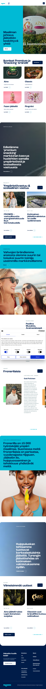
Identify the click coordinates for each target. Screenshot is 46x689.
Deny (8, 357)
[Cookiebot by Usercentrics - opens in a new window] (39, 331)
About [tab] (38, 334)
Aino (22, 655)
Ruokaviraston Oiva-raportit (36, 664)
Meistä (34, 653)
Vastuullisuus (36, 660)
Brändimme (24, 653)
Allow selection (23, 357)
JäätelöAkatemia (24, 674)
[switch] (17, 352)
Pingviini (22, 662)
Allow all (37, 357)
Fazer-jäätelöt (23, 660)
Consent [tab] (8, 334)
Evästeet (34, 668)
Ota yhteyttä (24, 668)
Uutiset (34, 656)
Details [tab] (23, 334)
